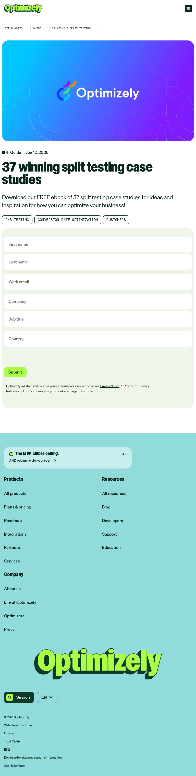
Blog (106, 507)
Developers (112, 520)
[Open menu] (188, 8)
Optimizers (14, 616)
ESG (7, 750)
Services (12, 561)
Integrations (15, 534)
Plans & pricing (17, 507)
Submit (15, 372)
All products (15, 493)
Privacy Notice (109, 386)
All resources (114, 493)
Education (111, 547)
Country (16, 339)
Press (9, 629)
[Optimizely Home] (23, 8)
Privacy (9, 733)
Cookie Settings (14, 766)
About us (12, 588)
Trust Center (12, 742)
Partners (12, 547)
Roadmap (13, 520)
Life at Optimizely (20, 602)
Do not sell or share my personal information (33, 758)
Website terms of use (18, 726)
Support (109, 534)
